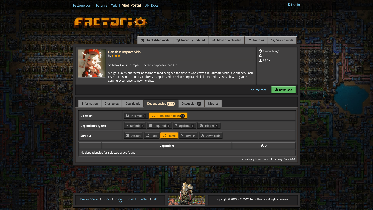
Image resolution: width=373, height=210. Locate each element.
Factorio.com (82, 5)
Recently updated (192, 40)
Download (285, 90)
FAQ (154, 199)
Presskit (131, 199)
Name (171, 135)
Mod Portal (131, 5)
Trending (258, 40)
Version (190, 135)
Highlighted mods (157, 40)
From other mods (170, 115)
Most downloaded (228, 40)
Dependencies (160, 103)
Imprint (118, 199)
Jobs (120, 201)
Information (90, 103)
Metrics (213, 103)
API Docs (151, 5)
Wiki (114, 5)
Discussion (191, 103)
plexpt (116, 55)
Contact (144, 199)
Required (161, 125)
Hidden (211, 125)
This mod (138, 115)
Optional (185, 125)
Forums (101, 5)
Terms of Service (89, 199)
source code (259, 90)
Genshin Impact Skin (124, 51)
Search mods (284, 40)
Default (136, 125)
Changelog (112, 103)
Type (153, 135)
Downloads (132, 103)
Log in (295, 4)
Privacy (106, 199)
